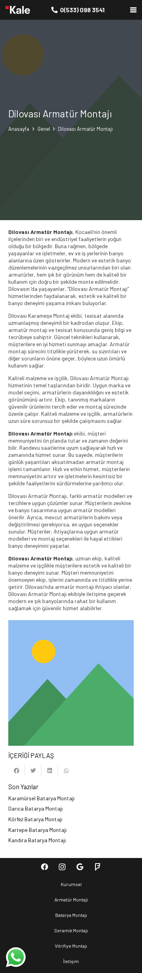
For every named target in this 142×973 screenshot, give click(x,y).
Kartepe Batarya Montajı (37, 829)
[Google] (80, 867)
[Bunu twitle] (33, 770)
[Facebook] (44, 867)
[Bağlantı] (18, 10)
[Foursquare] (97, 867)
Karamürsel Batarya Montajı (41, 798)
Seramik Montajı (71, 930)
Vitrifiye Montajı (71, 945)
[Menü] (133, 10)
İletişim (71, 961)
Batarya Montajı (71, 915)
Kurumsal (71, 884)
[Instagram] (62, 867)
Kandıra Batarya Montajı (37, 840)
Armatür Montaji (71, 899)
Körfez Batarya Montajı (35, 819)
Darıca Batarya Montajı (35, 808)
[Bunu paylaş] (16, 770)
